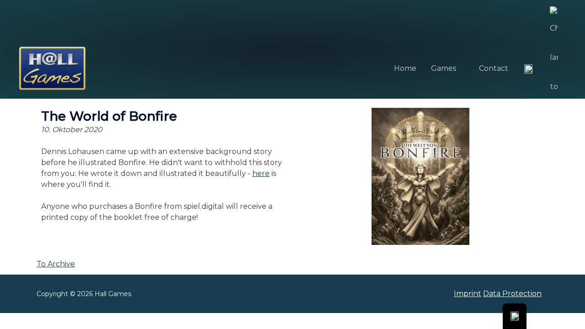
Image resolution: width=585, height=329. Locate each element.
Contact (493, 68)
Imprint (467, 293)
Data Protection (512, 293)
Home (405, 68)
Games (443, 68)
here (261, 173)
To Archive (56, 264)
